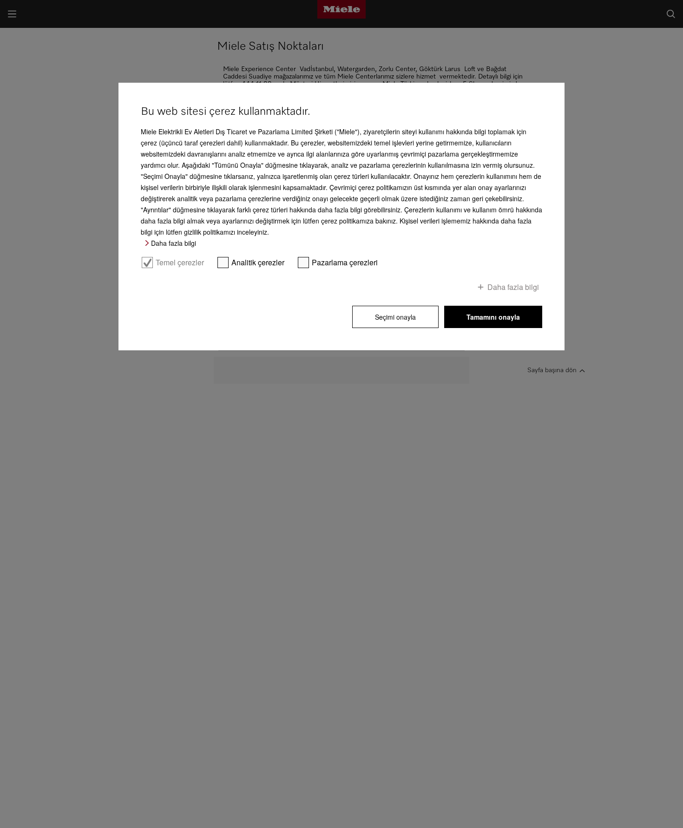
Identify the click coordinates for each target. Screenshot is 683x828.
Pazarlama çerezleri (345, 262)
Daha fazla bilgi (173, 243)
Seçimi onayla (395, 317)
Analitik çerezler (257, 262)
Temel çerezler (180, 262)
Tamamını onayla (493, 317)
